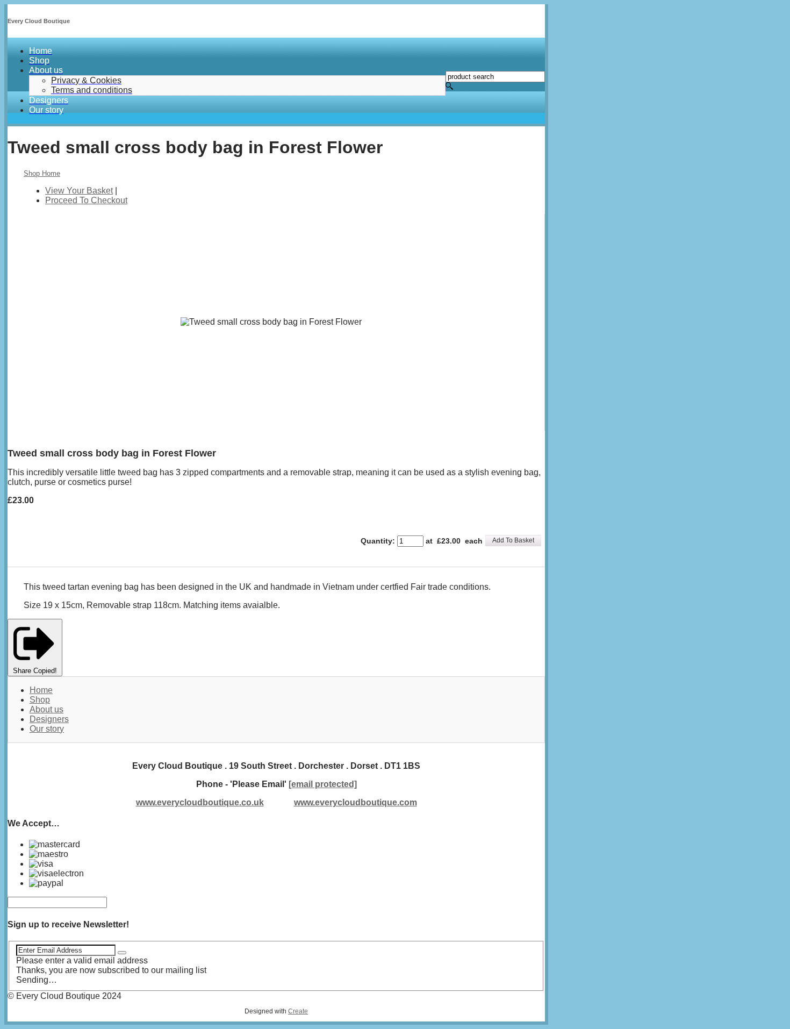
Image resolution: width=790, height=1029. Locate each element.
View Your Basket (79, 190)
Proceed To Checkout (86, 200)
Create (298, 1011)
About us (46, 709)
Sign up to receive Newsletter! (68, 924)
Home (41, 690)
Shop (40, 699)
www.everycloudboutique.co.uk (200, 802)
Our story (47, 728)
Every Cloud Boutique (39, 21)
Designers (49, 719)
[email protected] (323, 784)
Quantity (376, 541)
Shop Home (42, 173)
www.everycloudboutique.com (355, 802)
